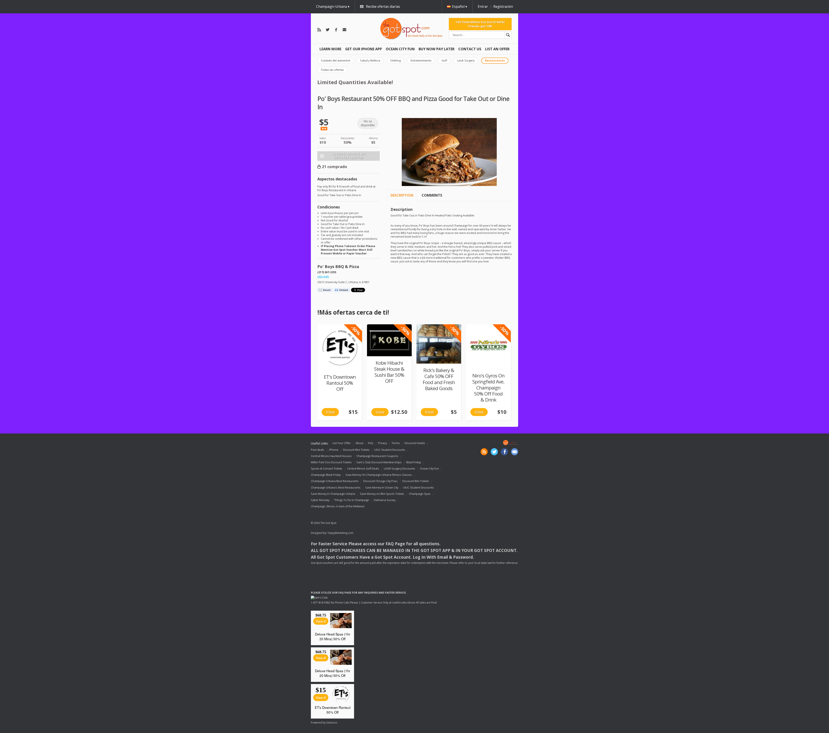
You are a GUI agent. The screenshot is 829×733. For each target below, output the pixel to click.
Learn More (330, 49)
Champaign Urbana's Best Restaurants (336, 487)
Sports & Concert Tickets (326, 468)
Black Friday (413, 462)
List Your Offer (341, 443)
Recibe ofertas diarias (383, 6)
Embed (343, 290)
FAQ (370, 443)
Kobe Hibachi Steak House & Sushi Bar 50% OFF (389, 371)
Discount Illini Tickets (356, 450)
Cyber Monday (320, 500)
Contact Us (469, 49)
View (330, 412)
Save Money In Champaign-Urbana (333, 494)
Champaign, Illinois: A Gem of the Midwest (337, 506)
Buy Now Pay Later (436, 49)
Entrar (483, 6)
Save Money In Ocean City (381, 487)
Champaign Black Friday (326, 475)
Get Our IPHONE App (363, 49)
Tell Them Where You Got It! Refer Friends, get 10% (480, 24)
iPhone (333, 450)
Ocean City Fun (400, 49)
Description (402, 195)
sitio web (323, 276)
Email (327, 290)
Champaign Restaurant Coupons (377, 456)
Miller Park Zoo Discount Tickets (331, 462)
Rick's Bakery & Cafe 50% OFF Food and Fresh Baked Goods (439, 379)
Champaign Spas (419, 494)
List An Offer (497, 49)
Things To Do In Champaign (351, 500)
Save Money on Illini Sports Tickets (382, 494)
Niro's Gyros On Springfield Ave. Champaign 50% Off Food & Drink (488, 387)
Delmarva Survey (385, 500)
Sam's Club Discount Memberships (379, 462)
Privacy (382, 443)
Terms (396, 443)
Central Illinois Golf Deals (363, 468)
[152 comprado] (389, 340)
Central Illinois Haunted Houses (331, 456)
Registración (503, 6)
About (359, 443)
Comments (432, 195)
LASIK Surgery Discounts (399, 468)
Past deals (317, 450)
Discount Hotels (415, 443)
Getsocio (331, 722)
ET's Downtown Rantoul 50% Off (340, 383)
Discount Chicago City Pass (380, 481)
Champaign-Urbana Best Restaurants (335, 481)
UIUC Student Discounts (389, 450)
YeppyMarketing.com (340, 533)
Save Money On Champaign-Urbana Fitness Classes (378, 475)
